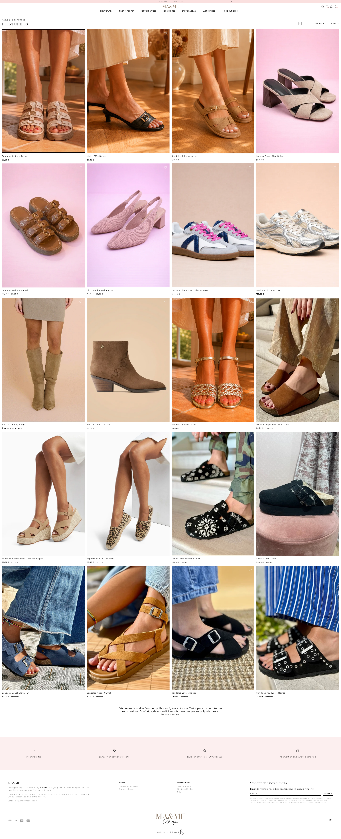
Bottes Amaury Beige (13, 424)
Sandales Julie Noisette (184, 156)
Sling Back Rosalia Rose (100, 290)
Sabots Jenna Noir (266, 558)
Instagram (331, 821)
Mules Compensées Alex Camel (273, 424)
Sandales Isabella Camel (15, 290)
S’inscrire (327, 794)
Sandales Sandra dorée (184, 424)
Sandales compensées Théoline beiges (22, 558)
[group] (43, 91)
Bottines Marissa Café (98, 424)
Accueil (6, 20)
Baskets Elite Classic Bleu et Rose (190, 290)
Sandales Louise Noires (184, 693)
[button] (126, 11)
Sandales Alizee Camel (99, 693)
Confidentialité (184, 786)
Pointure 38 (18, 20)
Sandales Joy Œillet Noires (270, 693)
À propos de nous (127, 789)
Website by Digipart (167, 832)
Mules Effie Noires (96, 156)
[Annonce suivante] (231, 1)
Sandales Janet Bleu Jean (15, 693)
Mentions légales (185, 789)
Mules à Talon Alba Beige (270, 156)
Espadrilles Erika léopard (100, 558)
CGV (179, 792)
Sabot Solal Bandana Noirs (186, 558)
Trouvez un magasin (128, 786)
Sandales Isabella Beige (14, 156)
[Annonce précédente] (110, 1)
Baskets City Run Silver (269, 290)
